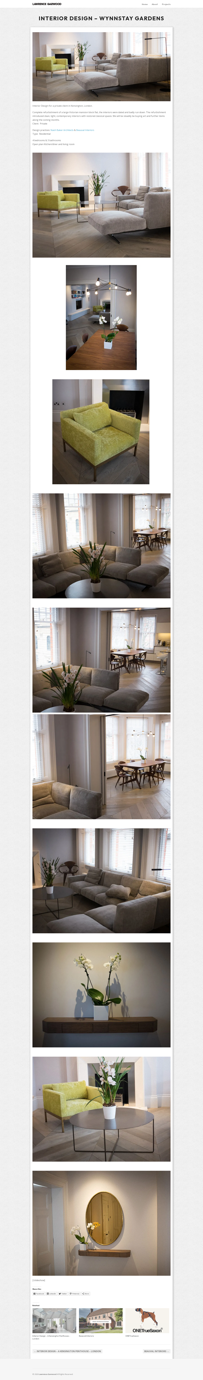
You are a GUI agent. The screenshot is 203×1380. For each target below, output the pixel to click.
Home (145, 4)
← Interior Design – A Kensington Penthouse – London (67, 1351)
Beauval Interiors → (156, 1351)
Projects (166, 4)
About (155, 4)
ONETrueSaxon (132, 1336)
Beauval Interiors (85, 130)
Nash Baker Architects (62, 130)
